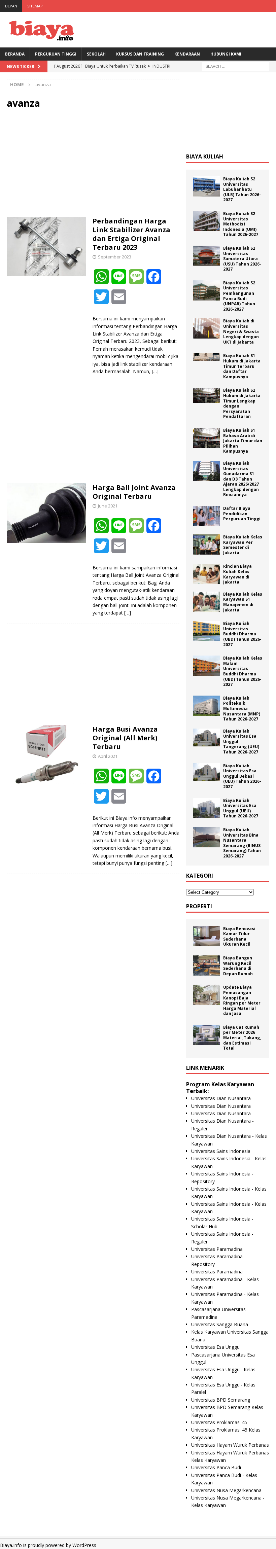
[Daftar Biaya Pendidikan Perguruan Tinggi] (206, 516)
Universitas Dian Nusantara (221, 1098)
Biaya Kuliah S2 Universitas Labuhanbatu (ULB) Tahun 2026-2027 (242, 189)
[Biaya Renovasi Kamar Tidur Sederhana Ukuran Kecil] (206, 936)
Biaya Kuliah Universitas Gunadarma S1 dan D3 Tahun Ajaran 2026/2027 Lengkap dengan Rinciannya (241, 479)
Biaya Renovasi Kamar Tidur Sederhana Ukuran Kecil (239, 936)
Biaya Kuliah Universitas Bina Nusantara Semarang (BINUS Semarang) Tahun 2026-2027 (242, 843)
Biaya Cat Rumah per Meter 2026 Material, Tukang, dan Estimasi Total (242, 1037)
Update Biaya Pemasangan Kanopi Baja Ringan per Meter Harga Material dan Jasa (242, 1000)
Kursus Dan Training (140, 54)
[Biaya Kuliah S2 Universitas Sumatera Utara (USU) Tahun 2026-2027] (206, 256)
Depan (11, 5)
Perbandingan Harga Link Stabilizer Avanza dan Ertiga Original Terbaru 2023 (131, 234)
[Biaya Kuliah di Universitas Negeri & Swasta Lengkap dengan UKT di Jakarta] (206, 328)
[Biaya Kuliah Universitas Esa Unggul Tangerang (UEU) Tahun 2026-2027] (206, 737)
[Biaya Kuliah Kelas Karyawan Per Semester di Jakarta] (206, 544)
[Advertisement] (93, 163)
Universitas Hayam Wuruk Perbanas (230, 1445)
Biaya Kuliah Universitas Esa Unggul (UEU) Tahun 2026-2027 (240, 808)
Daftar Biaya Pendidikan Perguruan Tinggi (242, 513)
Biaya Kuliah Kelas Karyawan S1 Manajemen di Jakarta (242, 602)
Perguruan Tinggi (55, 54)
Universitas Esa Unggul (216, 1347)
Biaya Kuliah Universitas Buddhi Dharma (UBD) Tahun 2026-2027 (242, 634)
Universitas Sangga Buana (219, 1324)
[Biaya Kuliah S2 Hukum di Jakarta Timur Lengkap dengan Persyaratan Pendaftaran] (206, 395)
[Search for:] (235, 66)
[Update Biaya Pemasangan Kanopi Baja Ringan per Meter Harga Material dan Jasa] (206, 995)
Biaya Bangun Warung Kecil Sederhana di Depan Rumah (238, 966)
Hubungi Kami (225, 54)
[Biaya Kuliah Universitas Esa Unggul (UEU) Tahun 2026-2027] (206, 808)
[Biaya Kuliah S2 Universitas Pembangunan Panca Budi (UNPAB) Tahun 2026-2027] (206, 290)
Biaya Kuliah (204, 156)
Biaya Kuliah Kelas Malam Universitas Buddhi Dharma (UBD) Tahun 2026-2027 (242, 671)
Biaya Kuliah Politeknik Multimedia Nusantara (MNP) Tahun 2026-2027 (241, 708)
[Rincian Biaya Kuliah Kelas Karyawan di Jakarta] (206, 574)
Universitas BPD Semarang (220, 1400)
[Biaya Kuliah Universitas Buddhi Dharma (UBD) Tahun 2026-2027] (206, 631)
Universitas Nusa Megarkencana (226, 1490)
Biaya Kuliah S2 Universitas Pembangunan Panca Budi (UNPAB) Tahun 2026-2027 (239, 296)
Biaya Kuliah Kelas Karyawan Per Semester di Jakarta (242, 545)
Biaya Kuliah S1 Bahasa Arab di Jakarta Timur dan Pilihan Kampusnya (242, 440)
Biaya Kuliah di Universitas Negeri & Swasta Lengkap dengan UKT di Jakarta (241, 331)
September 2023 (114, 257)
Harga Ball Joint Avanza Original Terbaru (134, 492)
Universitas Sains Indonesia (220, 1151)
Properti (199, 906)
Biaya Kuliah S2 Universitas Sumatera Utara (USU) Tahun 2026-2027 (242, 258)
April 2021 (107, 756)
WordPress (84, 1545)
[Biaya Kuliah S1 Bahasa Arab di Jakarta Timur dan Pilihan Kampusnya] (206, 438)
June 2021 (107, 506)
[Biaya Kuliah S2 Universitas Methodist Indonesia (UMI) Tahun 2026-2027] (206, 221)
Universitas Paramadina (217, 1249)
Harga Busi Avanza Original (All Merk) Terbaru (125, 738)
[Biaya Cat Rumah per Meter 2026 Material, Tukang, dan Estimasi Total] (206, 1035)
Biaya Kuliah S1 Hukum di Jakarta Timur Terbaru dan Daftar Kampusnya (242, 366)
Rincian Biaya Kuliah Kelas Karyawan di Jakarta (237, 574)
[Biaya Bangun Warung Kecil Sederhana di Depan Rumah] (206, 965)
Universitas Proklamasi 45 (219, 1422)
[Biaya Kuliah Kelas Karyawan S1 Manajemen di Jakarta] (206, 602)
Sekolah (96, 54)
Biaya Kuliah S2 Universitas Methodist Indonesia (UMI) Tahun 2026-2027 (240, 224)
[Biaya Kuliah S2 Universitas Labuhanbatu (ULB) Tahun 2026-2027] (206, 186)
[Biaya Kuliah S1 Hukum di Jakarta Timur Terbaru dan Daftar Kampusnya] (206, 357)
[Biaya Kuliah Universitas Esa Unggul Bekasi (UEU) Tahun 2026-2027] (206, 772)
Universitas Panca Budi (216, 1467)
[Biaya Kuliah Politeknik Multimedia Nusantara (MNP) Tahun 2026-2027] (206, 706)
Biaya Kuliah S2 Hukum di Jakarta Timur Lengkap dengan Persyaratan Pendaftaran (242, 403)
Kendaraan (187, 54)
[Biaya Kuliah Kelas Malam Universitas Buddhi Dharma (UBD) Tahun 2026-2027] (206, 666)
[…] (155, 371)
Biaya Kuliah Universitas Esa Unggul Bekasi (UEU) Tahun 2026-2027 (242, 776)
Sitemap (35, 5)
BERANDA (15, 54)
